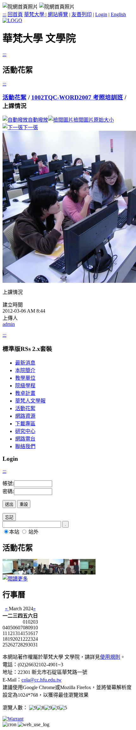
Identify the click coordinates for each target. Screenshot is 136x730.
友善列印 (81, 14)
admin (9, 324)
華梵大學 (35, 14)
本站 (14, 532)
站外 (33, 532)
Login (101, 14)
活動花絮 (15, 97)
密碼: (8, 491)
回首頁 (15, 14)
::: (4, 14)
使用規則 (110, 657)
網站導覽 (58, 14)
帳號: (8, 483)
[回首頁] (12, 20)
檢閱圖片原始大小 (93, 120)
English (118, 14)
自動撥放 (38, 120)
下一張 (30, 127)
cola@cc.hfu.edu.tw (42, 679)
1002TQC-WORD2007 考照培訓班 (77, 97)
